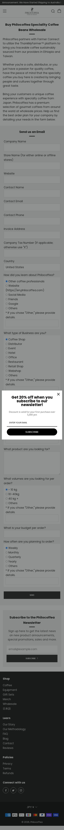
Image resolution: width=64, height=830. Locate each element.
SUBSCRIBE (32, 432)
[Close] (58, 394)
